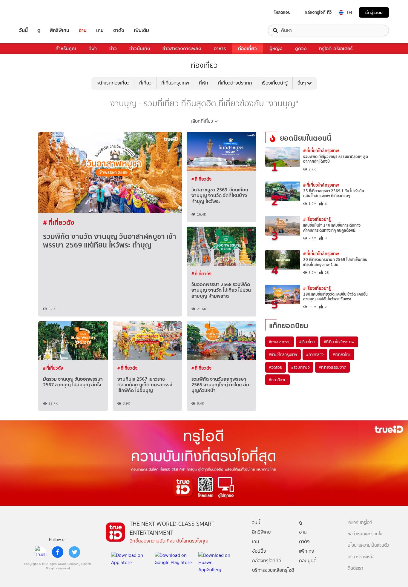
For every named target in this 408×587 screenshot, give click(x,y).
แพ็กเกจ (306, 551)
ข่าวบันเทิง (139, 48)
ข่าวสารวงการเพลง (181, 48)
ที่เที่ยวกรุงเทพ (175, 82)
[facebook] (58, 552)
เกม (100, 30)
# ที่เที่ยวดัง (58, 222)
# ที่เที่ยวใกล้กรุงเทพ (321, 150)
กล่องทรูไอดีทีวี (266, 560)
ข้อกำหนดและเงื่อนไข (365, 534)
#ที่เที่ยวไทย (342, 354)
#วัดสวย (275, 367)
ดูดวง (301, 48)
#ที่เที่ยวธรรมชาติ (332, 367)
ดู (38, 30)
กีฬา (92, 48)
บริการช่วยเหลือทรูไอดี (273, 570)
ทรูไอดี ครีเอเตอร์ (335, 48)
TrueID (37, 12)
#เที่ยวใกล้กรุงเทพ (283, 354)
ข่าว (113, 48)
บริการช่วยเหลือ (361, 557)
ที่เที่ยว (145, 82)
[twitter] (74, 552)
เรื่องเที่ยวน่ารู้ (275, 82)
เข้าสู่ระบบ (374, 12)
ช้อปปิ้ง (259, 551)
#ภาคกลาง (314, 354)
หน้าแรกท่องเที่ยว (112, 82)
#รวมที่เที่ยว (300, 367)
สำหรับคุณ (66, 48)
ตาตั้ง (118, 30)
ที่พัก (203, 82)
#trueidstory (279, 342)
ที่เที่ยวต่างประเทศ (235, 82)
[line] (41, 552)
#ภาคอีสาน (277, 380)
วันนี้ (23, 30)
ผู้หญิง (276, 48)
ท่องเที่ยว (247, 48)
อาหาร (220, 48)
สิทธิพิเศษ (59, 30)
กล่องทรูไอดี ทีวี (318, 12)
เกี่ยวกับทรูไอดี (360, 523)
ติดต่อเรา (355, 568)
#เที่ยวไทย (307, 342)
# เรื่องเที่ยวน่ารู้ (317, 219)
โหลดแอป (282, 12)
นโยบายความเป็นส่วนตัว (368, 545)
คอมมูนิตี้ (308, 560)
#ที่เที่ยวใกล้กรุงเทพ (339, 342)
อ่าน (83, 30)
